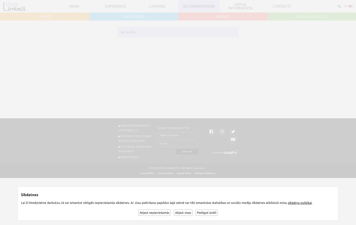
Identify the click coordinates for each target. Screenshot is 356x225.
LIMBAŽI (222, 16)
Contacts (282, 6)
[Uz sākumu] (18, 6)
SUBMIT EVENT (129, 157)
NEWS (74, 6)
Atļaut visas (183, 212)
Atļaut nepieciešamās (154, 212)
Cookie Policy (184, 173)
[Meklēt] (339, 6)
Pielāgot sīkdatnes (205, 173)
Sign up (187, 151)
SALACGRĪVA (133, 16)
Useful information (240, 6)
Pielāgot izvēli (206, 212)
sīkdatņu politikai (300, 202)
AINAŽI (44, 16)
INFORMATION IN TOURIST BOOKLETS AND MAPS (135, 138)
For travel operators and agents (134, 149)
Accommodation (199, 6)
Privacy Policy (165, 173)
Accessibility (147, 173)
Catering (157, 6)
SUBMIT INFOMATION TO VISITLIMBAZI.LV (134, 128)
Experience (115, 6)
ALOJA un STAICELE (311, 16)
